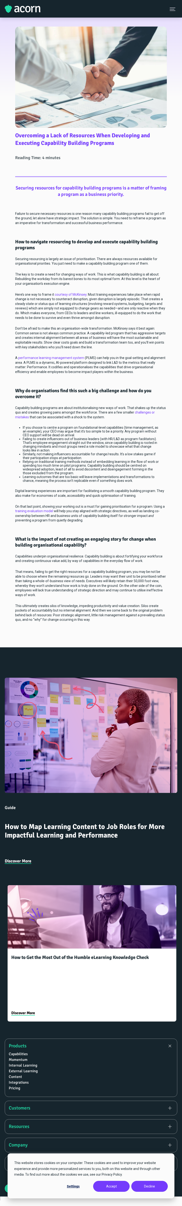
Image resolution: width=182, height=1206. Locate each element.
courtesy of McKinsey (70, 294)
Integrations (19, 1082)
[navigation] (91, 1105)
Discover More (18, 861)
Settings (73, 1186)
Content (15, 1076)
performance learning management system (51, 358)
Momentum (18, 1059)
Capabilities (18, 1054)
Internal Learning (23, 1065)
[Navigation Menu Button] (173, 9)
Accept (111, 1186)
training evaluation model (34, 511)
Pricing (14, 1088)
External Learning (23, 1071)
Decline (149, 1186)
